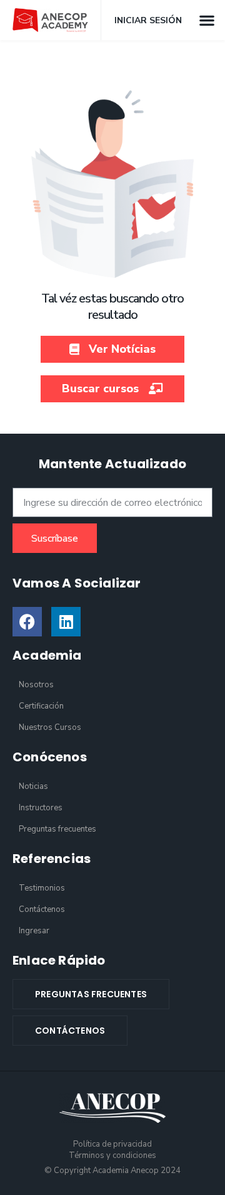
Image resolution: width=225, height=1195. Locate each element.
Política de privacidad (112, 1144)
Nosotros (36, 684)
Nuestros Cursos (50, 727)
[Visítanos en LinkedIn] (66, 621)
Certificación (41, 706)
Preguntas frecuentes (57, 829)
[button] (206, 20)
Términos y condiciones (112, 1155)
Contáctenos (42, 909)
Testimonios (42, 888)
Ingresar (34, 930)
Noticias (33, 786)
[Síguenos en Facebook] (27, 621)
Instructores (40, 807)
